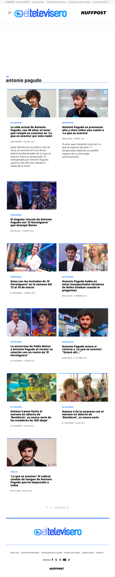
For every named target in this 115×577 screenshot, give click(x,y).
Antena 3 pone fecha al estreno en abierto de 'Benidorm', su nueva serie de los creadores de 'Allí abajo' (30, 416)
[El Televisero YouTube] (64, 560)
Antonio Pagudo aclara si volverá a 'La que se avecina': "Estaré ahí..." (82, 349)
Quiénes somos (88, 553)
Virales (14, 472)
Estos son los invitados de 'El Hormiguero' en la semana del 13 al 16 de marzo (31, 284)
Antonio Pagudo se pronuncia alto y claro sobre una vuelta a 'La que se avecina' (83, 130)
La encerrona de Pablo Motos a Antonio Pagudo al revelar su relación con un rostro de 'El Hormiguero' (31, 351)
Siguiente (60, 507)
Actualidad (16, 123)
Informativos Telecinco (56, 2)
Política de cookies (72, 553)
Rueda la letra (38, 2)
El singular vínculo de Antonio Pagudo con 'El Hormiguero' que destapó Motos (31, 222)
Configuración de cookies (51, 553)
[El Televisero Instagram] (60, 560)
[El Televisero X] (56, 560)
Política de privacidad (30, 553)
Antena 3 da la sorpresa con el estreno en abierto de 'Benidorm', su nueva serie (83, 414)
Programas (16, 215)
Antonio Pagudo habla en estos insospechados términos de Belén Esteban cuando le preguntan (83, 286)
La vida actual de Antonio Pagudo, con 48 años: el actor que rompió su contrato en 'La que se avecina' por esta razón (31, 131)
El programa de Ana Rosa (80, 2)
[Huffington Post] (94, 13)
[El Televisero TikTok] (69, 560)
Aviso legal (14, 553)
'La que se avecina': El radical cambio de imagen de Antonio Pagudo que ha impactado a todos (31, 481)
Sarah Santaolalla (100, 2)
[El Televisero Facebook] (52, 560)
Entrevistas (68, 123)
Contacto (99, 553)
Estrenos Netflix (23, 2)
